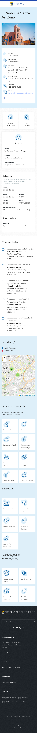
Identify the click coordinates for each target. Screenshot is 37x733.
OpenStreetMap (30, 395)
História (4, 667)
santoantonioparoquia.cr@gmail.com (21, 93)
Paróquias (6, 676)
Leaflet (22, 395)
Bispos (11, 667)
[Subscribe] (33, 621)
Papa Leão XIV (20, 702)
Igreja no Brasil (23, 698)
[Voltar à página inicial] (18, 4)
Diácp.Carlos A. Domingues (14, 165)
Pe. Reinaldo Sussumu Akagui (15, 151)
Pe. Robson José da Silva (13, 158)
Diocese (4, 661)
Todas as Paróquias (9, 682)
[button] (18, 375)
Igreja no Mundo (7, 702)
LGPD (17, 667)
